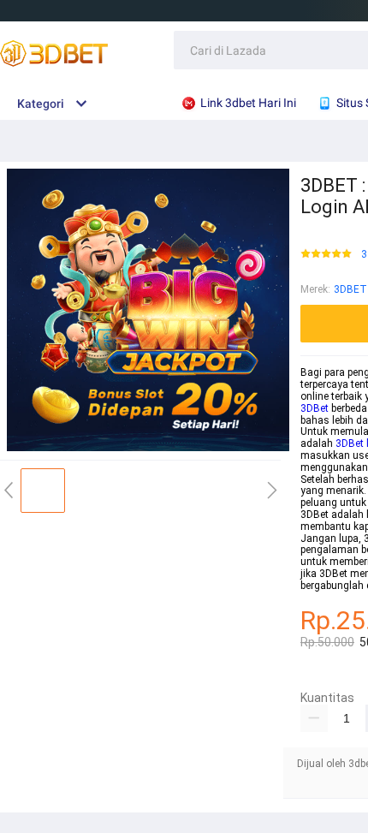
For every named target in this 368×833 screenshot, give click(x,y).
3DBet (314, 408)
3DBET (350, 289)
